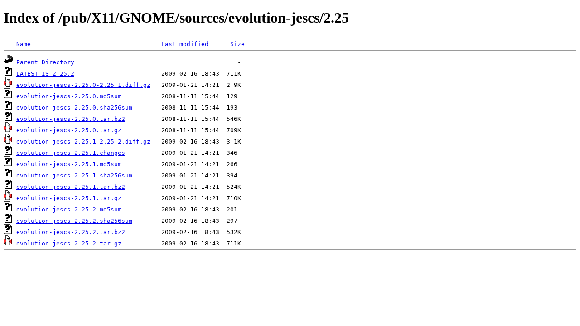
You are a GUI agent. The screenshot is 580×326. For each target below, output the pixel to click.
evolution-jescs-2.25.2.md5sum (68, 209)
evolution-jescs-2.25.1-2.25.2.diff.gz (83, 141)
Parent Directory (45, 62)
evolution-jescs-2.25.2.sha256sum (74, 220)
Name (23, 44)
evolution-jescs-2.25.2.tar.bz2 (70, 232)
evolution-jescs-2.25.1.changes (70, 152)
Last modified (184, 44)
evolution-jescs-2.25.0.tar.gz (68, 130)
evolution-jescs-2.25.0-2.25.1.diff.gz (83, 85)
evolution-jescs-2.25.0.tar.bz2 (70, 118)
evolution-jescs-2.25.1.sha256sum (74, 175)
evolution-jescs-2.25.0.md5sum (68, 96)
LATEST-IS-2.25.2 (45, 73)
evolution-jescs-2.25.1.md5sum (68, 164)
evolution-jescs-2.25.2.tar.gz (68, 243)
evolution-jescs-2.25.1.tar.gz (68, 198)
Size (237, 44)
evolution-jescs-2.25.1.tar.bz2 (70, 186)
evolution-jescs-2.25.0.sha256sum (74, 107)
